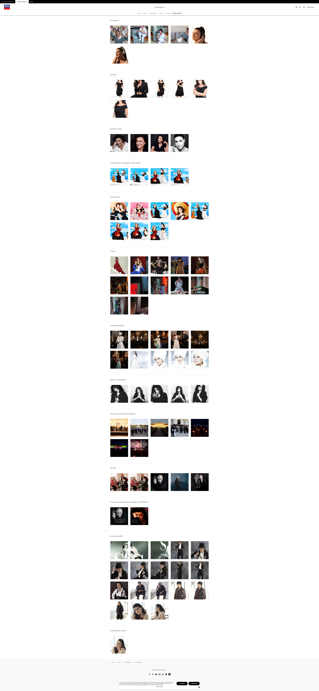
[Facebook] (153, 674)
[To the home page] (78, 9)
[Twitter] (149, 674)
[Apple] (169, 674)
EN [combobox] (304, 7)
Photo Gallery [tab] (177, 13)
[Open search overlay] (300, 7)
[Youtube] (156, 674)
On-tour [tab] (168, 13)
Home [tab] (139, 13)
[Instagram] (159, 674)
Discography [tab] (153, 13)
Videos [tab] (161, 13)
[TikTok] (162, 674)
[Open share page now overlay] (296, 7)
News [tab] (145, 13)
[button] (119, 34)
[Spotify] (166, 674)
